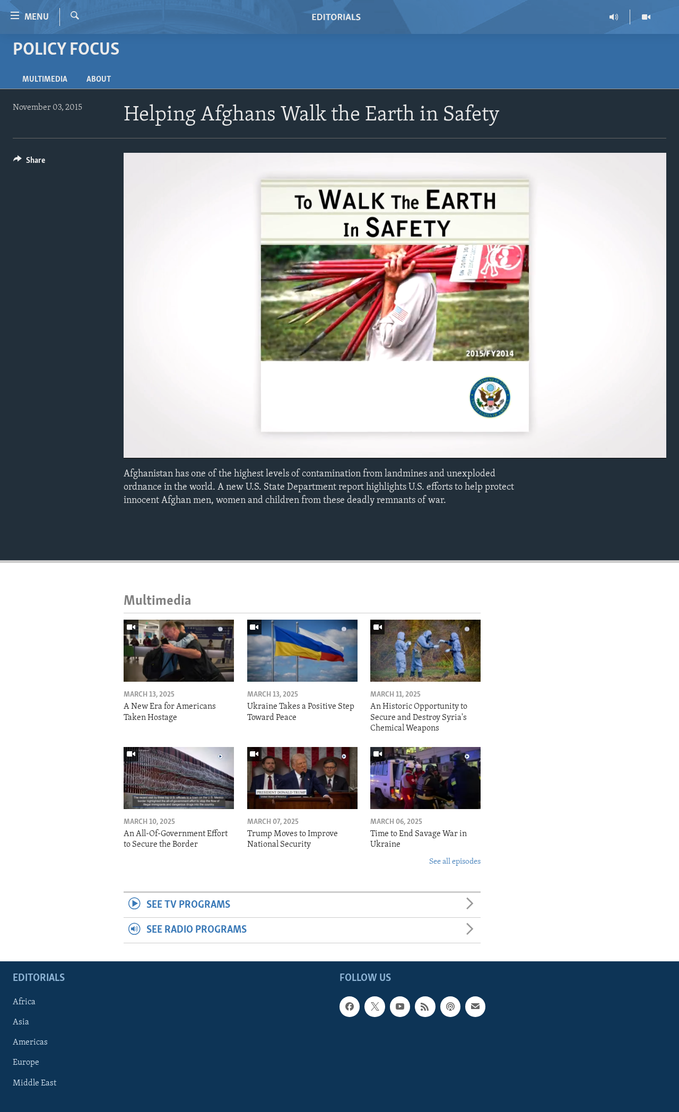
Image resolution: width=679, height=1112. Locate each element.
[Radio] (614, 17)
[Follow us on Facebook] (350, 1006)
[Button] (29, 163)
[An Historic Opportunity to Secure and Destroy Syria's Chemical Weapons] (425, 651)
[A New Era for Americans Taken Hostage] (179, 651)
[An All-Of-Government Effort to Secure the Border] (179, 778)
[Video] (646, 17)
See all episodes (455, 862)
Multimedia (44, 79)
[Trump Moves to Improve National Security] (302, 778)
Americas (30, 1042)
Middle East (34, 1083)
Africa (24, 1002)
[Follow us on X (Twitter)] (374, 1006)
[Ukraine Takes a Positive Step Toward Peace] (302, 651)
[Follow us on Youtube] (400, 1006)
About (98, 79)
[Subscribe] (475, 1006)
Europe (26, 1062)
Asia (21, 1022)
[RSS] (425, 1006)
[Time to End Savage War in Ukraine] (425, 778)
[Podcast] (450, 1006)
